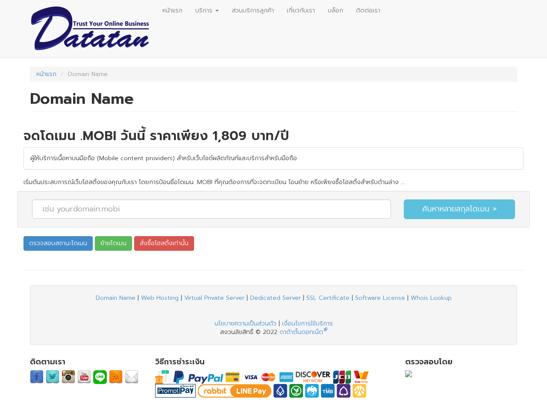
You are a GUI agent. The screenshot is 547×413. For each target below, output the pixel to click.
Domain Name (115, 297)
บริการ (205, 10)
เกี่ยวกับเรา (301, 10)
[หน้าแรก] (93, 28)
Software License (380, 297)
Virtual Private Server (214, 297)
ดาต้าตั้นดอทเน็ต (301, 332)
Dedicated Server (275, 297)
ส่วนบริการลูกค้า (253, 10)
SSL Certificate (328, 297)
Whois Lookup (431, 297)
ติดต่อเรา (368, 10)
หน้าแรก (172, 10)
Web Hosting (160, 297)
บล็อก (335, 10)
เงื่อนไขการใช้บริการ (307, 323)
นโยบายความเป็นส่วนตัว (245, 323)
